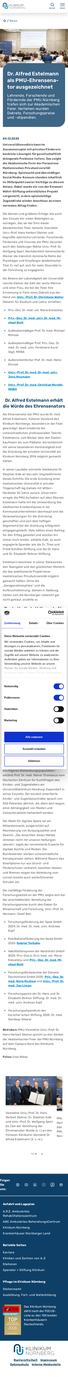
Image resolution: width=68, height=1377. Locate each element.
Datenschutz (19, 1364)
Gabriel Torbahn (28, 943)
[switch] (58, 698)
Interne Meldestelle (46, 1364)
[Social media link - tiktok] (55, 1185)
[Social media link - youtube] (28, 1185)
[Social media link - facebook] (20, 1185)
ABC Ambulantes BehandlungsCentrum (31, 1221)
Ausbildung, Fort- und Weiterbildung (29, 1295)
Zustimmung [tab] (12, 623)
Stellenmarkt (12, 1289)
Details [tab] (33, 623)
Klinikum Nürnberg (16, 1227)
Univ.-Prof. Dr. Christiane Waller (40, 297)
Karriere (8, 1252)
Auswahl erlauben (34, 748)
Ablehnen (34, 760)
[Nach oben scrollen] (61, 1370)
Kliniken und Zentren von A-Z (24, 1258)
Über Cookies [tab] (55, 623)
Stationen (10, 1264)
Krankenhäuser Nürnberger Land (26, 1233)
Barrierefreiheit (25, 1360)
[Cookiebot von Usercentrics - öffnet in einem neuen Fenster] (48, 612)
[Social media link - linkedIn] (37, 1185)
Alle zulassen (33, 736)
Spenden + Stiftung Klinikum (24, 1270)
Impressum (48, 1360)
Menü (62, 8)
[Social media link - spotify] (63, 1185)
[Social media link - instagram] (46, 1185)
